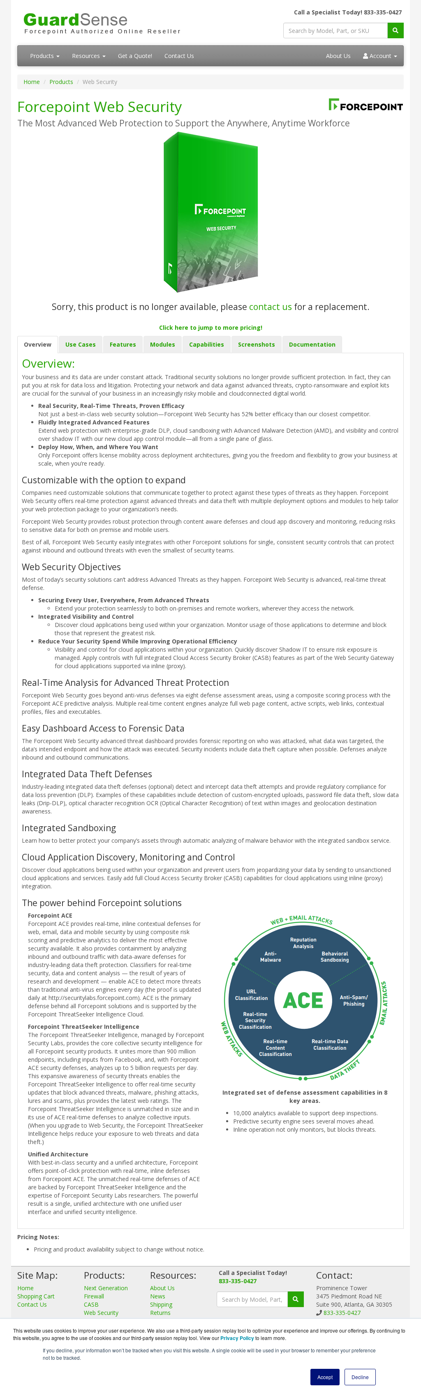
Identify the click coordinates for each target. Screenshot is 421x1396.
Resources (87, 56)
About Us (338, 56)
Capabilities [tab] (206, 344)
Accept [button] (325, 1376)
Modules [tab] (162, 344)
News (157, 1296)
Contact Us (179, 56)
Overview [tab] (37, 344)
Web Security (101, 1313)
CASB (91, 1304)
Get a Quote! (135, 56)
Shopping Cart (36, 1296)
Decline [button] (360, 1376)
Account (380, 56)
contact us (270, 306)
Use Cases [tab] (80, 344)
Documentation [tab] (312, 344)
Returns (160, 1313)
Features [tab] (123, 344)
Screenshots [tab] (256, 344)
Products (43, 56)
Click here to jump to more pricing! (210, 327)
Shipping (161, 1304)
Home (31, 82)
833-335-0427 (238, 1281)
